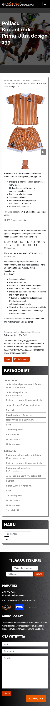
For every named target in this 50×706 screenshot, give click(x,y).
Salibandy (10, 450)
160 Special (12, 220)
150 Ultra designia (12, 212)
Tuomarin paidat (14, 429)
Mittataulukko (10, 248)
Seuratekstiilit (13, 434)
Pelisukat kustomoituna (14, 318)
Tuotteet (16, 80)
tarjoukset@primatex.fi (14, 595)
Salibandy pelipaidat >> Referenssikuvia (18, 469)
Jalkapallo (26, 80)
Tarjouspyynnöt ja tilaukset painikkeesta (22, 332)
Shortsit (36, 80)
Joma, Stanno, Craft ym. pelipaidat (23, 476)
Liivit (8, 425)
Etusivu (7, 80)
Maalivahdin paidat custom (20, 420)
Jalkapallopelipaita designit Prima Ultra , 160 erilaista (23, 386)
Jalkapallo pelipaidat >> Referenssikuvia (18, 394)
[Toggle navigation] (45, 4)
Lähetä (39, 574)
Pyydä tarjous (36, 698)
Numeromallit (13, 439)
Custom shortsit (11, 83)
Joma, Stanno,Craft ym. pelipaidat (23, 405)
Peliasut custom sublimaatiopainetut (24, 400)
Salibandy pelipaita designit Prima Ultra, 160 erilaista (23, 456)
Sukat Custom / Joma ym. (19, 415)
